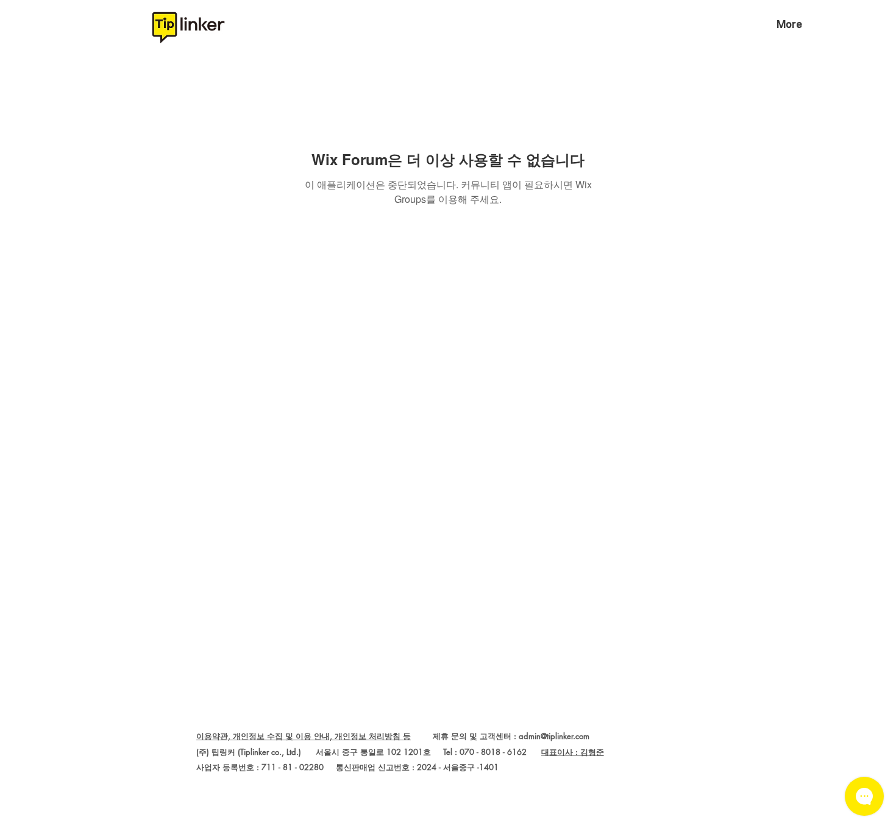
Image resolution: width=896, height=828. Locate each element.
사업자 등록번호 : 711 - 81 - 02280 (260, 767)
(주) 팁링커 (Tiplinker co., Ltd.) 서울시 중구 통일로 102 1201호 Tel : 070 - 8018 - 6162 (368, 751)
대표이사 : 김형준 (572, 751)
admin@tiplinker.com (554, 736)
